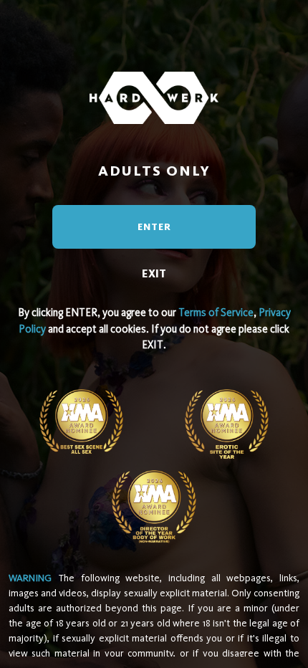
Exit (154, 273)
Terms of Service (216, 312)
